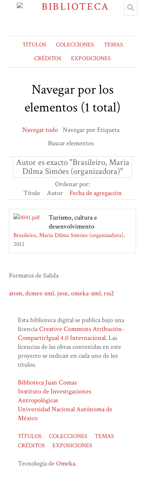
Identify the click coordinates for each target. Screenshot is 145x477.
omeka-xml (86, 293)
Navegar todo (40, 130)
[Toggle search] (130, 8)
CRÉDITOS (47, 58)
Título (31, 193)
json (62, 293)
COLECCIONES (75, 45)
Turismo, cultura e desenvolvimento (73, 222)
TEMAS (113, 45)
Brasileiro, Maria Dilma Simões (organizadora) (68, 235)
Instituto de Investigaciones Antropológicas (54, 396)
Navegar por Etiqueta (91, 130)
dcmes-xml (39, 293)
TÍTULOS (34, 45)
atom (15, 293)
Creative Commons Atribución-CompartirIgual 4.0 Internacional (71, 333)
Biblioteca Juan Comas (47, 382)
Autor (55, 193)
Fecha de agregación (96, 193)
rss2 (109, 293)
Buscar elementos (71, 143)
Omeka (65, 463)
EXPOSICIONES (91, 58)
